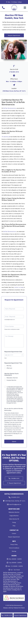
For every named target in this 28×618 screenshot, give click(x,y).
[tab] (14, 582)
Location (14, 88)
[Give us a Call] (14, 66)
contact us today (18, 287)
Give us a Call (14, 69)
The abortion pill (6, 136)
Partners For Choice (19, 608)
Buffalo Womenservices (9, 108)
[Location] (14, 85)
